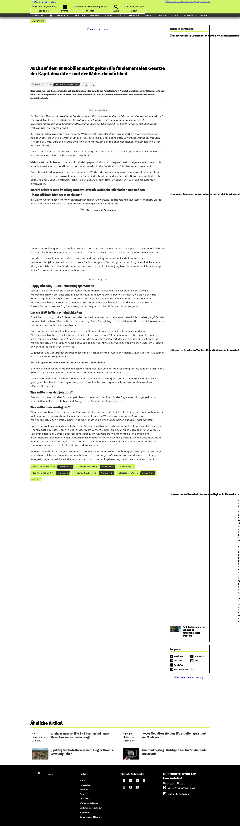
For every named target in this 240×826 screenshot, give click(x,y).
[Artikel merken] (93, 84)
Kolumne (36, 478)
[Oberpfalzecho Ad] (187, 1)
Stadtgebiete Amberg (87, 466)
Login (134, 10)
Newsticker (63, 15)
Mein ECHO (38, 15)
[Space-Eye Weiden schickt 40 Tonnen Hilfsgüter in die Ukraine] (188, 558)
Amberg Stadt (108, 466)
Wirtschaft (162, 15)
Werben (90, 10)
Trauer (204, 15)
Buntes (108, 15)
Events (64, 10)
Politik (148, 15)
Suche (115, 10)
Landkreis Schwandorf (43, 473)
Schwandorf (62, 473)
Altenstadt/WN (65, 466)
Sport (119, 15)
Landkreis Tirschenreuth (85, 473)
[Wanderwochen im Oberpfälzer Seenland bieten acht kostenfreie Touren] (188, 112)
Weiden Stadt (148, 473)
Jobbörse (44, 10)
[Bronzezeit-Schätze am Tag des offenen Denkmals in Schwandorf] (188, 419)
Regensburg (125, 466)
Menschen (134, 15)
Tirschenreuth (106, 473)
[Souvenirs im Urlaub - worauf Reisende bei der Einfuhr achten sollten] (188, 269)
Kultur (175, 15)
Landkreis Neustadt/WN (44, 466)
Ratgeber (188, 15)
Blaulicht (95, 15)
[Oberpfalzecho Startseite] (44, 1)
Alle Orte (78, 15)
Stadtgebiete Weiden (128, 473)
